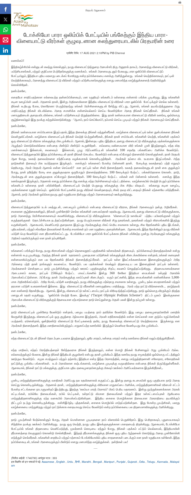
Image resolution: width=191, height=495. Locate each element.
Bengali (98, 462)
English (61, 462)
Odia (142, 462)
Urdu (70, 462)
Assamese (48, 462)
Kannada (163, 462)
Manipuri (109, 462)
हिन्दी (77, 462)
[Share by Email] (5, 39)
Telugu (151, 462)
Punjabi (121, 462)
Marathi (87, 462)
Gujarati (133, 462)
